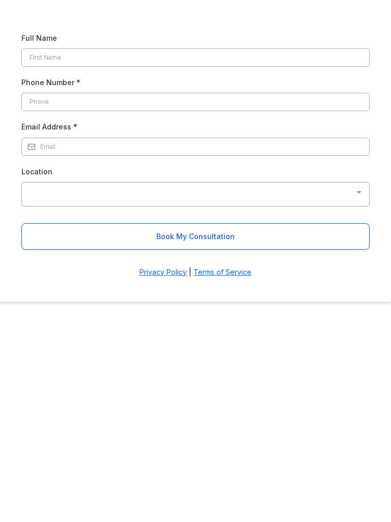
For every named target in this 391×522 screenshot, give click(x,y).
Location (36, 171)
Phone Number (50, 82)
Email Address (49, 126)
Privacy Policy (163, 272)
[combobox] (195, 194)
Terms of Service (222, 272)
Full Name (39, 38)
